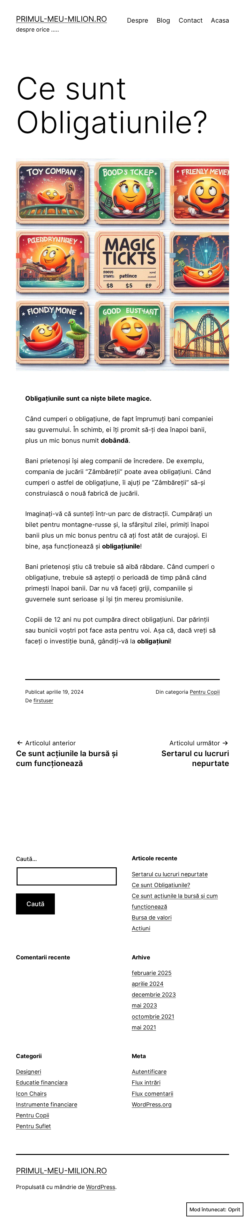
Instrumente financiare (46, 1104)
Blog (163, 20)
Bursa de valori (152, 917)
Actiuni (141, 928)
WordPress (100, 1187)
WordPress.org (152, 1104)
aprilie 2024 (148, 983)
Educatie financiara (42, 1082)
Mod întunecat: (207, 1209)
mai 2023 (144, 1005)
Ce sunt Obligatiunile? (161, 885)
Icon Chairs (31, 1093)
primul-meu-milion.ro (61, 19)
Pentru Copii (205, 692)
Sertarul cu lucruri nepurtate (170, 874)
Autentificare (149, 1071)
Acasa (220, 20)
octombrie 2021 (153, 1016)
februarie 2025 (152, 973)
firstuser (43, 700)
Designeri (28, 1071)
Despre (137, 20)
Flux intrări (146, 1082)
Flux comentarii (152, 1093)
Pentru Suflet (33, 1126)
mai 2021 (144, 1027)
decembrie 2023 (154, 994)
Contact (191, 20)
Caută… (26, 859)
